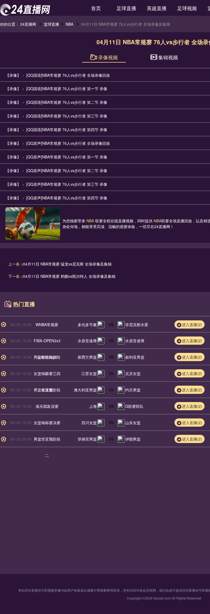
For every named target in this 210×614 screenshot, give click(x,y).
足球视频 (187, 7)
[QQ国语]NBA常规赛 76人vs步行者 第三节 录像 (66, 116)
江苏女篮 (89, 373)
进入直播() (192, 324)
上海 (93, 406)
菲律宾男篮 (87, 439)
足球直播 (126, 7)
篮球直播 (51, 24)
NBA (69, 24)
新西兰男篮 (87, 357)
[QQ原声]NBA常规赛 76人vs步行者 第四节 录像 (66, 197)
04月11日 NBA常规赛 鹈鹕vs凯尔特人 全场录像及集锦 (69, 276)
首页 (96, 7)
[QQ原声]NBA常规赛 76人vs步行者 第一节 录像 (66, 157)
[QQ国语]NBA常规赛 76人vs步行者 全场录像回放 (68, 75)
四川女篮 (89, 422)
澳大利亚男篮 (85, 389)
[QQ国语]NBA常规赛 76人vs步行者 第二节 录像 (66, 102)
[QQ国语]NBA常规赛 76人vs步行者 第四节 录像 (66, 129)
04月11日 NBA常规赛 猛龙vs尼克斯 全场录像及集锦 (67, 264)
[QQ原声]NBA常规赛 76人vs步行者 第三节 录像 (66, 184)
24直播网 (28, 24)
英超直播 (157, 7)
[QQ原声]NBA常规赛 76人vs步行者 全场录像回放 (68, 143)
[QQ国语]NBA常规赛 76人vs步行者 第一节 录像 (66, 88)
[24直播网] (25, 10)
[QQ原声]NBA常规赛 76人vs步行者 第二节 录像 (66, 170)
